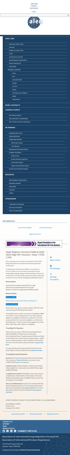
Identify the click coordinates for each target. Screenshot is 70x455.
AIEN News (12, 66)
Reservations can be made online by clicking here (21, 301)
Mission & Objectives (16, 44)
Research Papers (15, 183)
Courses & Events (12, 110)
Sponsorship (10, 199)
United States (16, 99)
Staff (11, 54)
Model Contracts (12, 105)
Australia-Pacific (17, 79)
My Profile (34, 8)
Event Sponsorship (15, 211)
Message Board (14, 136)
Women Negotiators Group (18, 149)
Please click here (22, 360)
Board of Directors (16, 50)
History (12, 47)
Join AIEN (34, 4)
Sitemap (6, 424)
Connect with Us (27, 431)
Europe (14, 89)
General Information (25, 227)
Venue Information (45, 227)
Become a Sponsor (15, 207)
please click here (36, 350)
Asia (13, 76)
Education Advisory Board (18, 169)
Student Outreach (15, 152)
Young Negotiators (16, 57)
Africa (14, 73)
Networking (10, 127)
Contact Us (7, 422)
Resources (9, 174)
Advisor (12, 190)
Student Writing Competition (19, 159)
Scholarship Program (17, 162)
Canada (14, 83)
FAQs (5, 426)
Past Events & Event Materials (19, 122)
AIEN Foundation (15, 63)
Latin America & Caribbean (19, 93)
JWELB (11, 193)
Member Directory (15, 133)
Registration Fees (35, 234)
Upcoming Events (15, 115)
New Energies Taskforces (18, 60)
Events (34, 6)
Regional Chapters (14, 70)
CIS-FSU (14, 86)
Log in (34, 12)
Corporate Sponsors (16, 204)
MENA (14, 96)
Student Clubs (15, 156)
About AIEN (9, 38)
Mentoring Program (17, 143)
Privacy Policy (9, 428)
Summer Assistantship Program (20, 165)
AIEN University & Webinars (18, 118)
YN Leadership (15, 146)
